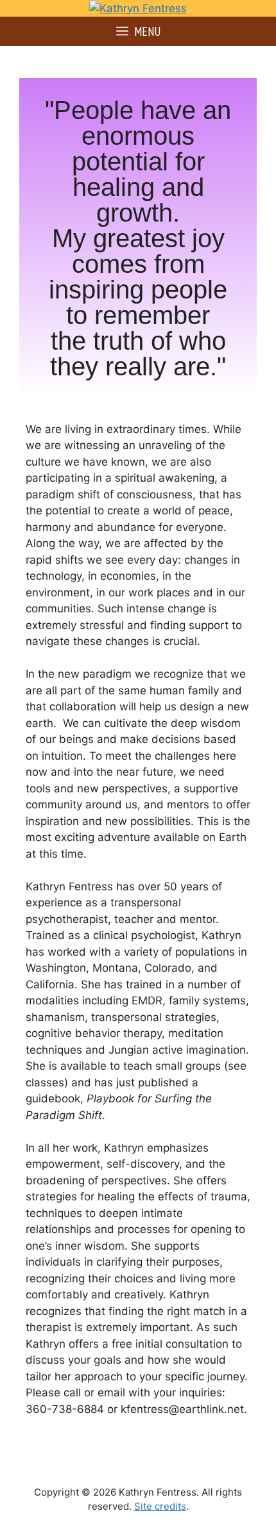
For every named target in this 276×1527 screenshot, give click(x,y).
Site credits (160, 1506)
